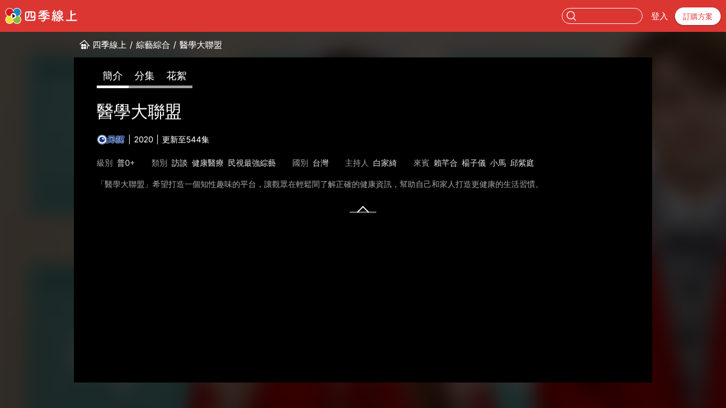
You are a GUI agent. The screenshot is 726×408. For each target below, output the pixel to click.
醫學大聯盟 (201, 44)
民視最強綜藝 (252, 163)
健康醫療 (208, 163)
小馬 (498, 163)
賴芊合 (446, 163)
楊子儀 (474, 163)
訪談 (180, 163)
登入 (659, 16)
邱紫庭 (522, 163)
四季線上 (109, 44)
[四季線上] (41, 16)
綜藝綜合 (153, 44)
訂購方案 (698, 16)
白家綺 (385, 163)
